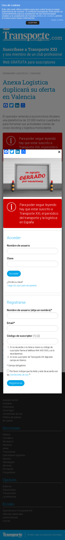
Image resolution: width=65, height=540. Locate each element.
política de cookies (45, 16)
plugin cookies (57, 20)
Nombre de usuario (18, 245)
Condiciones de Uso (19, 375)
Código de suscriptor (19, 335)
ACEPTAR (32, 23)
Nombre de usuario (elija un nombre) (29, 310)
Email (11, 323)
